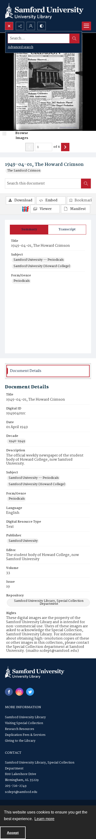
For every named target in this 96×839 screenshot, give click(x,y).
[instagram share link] (19, 692)
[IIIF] (25, 209)
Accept (13, 833)
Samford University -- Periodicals (39, 260)
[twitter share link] (30, 692)
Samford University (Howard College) (42, 266)
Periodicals (22, 281)
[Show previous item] (29, 147)
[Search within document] (86, 183)
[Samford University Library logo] (44, 10)
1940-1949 (17, 441)
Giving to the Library (20, 740)
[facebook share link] (9, 692)
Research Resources (19, 729)
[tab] (29, 229)
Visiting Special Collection (24, 723)
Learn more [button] (44, 819)
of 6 (56, 147)
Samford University (23, 541)
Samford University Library (25, 717)
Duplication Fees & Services (25, 735)
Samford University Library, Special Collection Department (48, 602)
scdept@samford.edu (21, 792)
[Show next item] (65, 147)
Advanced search (20, 47)
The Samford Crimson (23, 170)
